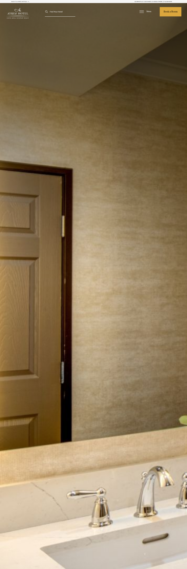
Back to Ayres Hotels (19, 1)
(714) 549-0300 (167, 1)
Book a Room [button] (171, 12)
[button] (145, 11)
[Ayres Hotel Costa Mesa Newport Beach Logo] (18, 13)
